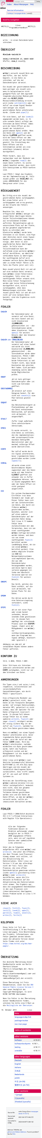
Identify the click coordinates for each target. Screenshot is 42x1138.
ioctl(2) (6, 910)
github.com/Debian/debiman (16, 1132)
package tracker (21, 1020)
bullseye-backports (22, 1043)
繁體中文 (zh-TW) (22, 1085)
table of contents (23, 1030)
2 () (19, 1098)
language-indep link (23, 1017)
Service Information (15, 10)
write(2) (15, 719)
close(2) (12, 721)
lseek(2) (29, 117)
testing (17, 1047)
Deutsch (18, 1060)
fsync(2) (29, 540)
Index (9, 4)
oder (12, 340)
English (18, 1064)
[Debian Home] (3, 4)
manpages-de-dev (20, 13)
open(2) (19, 133)
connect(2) (26, 395)
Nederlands (19, 1074)
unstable (18, 1050)
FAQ (32, 4)
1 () (18, 1095)
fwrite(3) (17, 915)
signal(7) (16, 461)
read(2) (23, 161)
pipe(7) (24, 112)
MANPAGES (10, 1)
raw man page (21, 1024)
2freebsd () (23, 1102)
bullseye (10, 13)
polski (17, 1078)
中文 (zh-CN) (20, 1081)
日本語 (17, 1071)
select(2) (26, 913)
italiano (18, 1067)
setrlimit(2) (20, 103)
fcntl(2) (15, 577)
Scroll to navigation (11, 20)
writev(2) (7, 852)
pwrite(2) (7, 913)
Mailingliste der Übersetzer (19, 1005)
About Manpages (21, 4)
